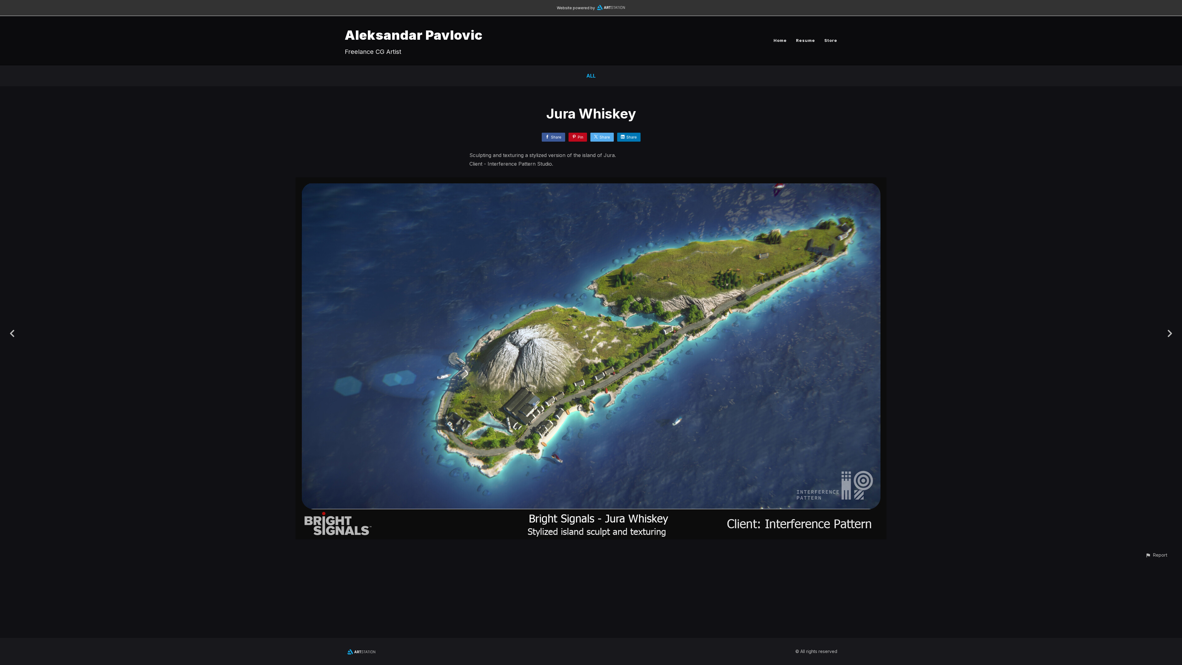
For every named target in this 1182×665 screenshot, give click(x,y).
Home (780, 40)
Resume (805, 40)
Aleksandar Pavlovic (414, 35)
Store (830, 40)
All (591, 76)
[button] (1156, 555)
